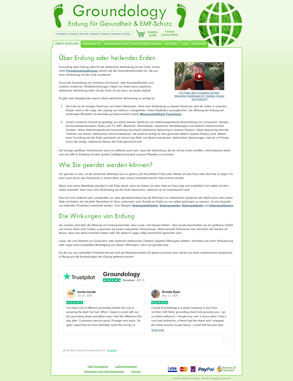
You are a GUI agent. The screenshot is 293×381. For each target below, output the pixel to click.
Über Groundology (98, 366)
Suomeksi (116, 34)
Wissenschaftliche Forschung (160, 114)
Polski (126, 34)
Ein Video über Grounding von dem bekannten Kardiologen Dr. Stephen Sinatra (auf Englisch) (199, 96)
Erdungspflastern (221, 205)
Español (94, 34)
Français (73, 34)
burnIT (216, 378)
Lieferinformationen (126, 366)
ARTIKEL (171, 44)
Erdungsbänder (192, 205)
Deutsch (84, 34)
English (63, 34)
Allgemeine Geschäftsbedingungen (104, 371)
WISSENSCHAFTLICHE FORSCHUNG (132, 44)
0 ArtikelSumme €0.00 (169, 33)
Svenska (105, 34)
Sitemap (136, 371)
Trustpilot (112, 350)
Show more (157, 329)
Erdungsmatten (170, 205)
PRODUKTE (92, 44)
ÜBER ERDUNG (67, 43)
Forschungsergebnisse (82, 70)
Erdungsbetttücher (145, 205)
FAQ (185, 44)
